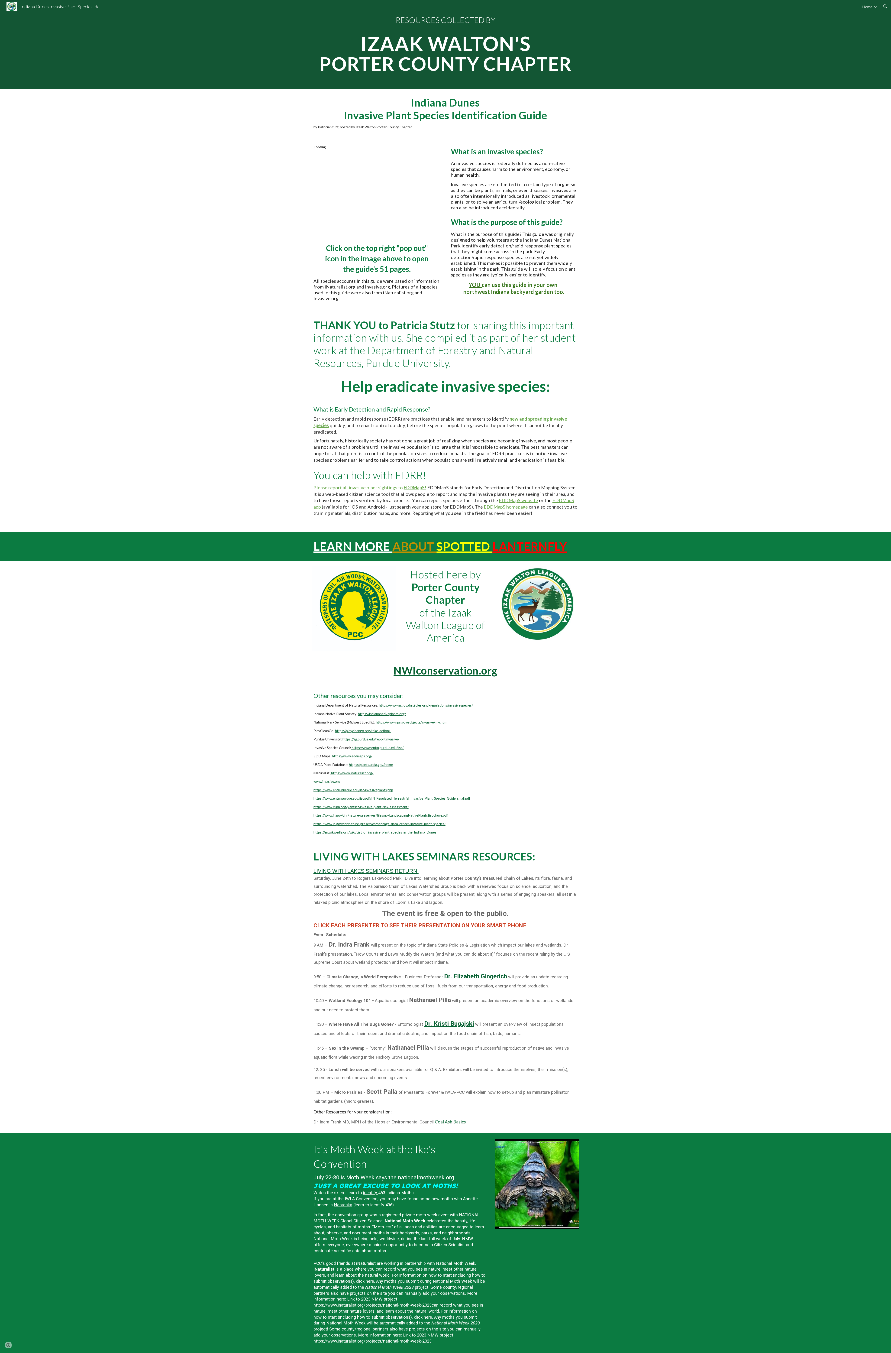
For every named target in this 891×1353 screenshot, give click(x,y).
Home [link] (867, 6)
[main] (445, 44)
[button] (885, 6)
